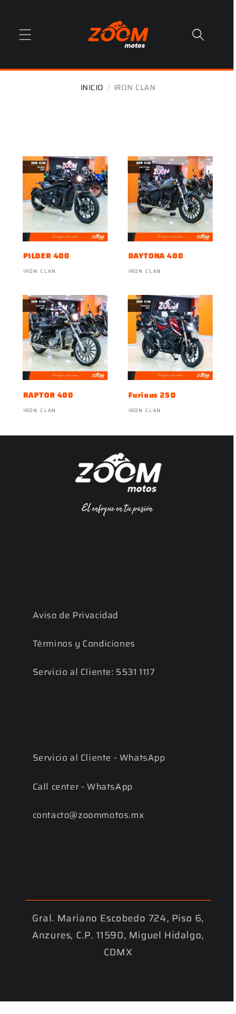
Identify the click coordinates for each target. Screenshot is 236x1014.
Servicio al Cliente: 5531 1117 (93, 658)
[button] (25, 33)
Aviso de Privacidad (75, 601)
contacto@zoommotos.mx (88, 800)
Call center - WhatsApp (82, 772)
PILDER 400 (46, 248)
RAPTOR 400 (48, 382)
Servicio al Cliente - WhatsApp (98, 743)
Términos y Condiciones (83, 629)
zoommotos (88, 987)
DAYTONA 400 (150, 248)
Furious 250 (147, 382)
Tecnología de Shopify (150, 987)
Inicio (87, 85)
